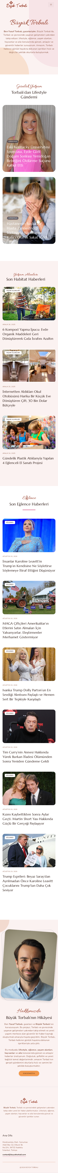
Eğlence (9, 522)
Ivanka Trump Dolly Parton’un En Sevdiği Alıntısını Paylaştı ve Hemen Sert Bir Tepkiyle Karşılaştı (28, 694)
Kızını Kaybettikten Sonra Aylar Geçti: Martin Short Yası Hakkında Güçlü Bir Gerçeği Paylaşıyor (28, 819)
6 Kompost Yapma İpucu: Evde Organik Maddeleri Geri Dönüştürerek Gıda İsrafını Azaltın (28, 334)
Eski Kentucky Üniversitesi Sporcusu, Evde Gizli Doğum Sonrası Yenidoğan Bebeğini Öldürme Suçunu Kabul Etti (28, 156)
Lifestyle (13, 141)
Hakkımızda (29, 1073)
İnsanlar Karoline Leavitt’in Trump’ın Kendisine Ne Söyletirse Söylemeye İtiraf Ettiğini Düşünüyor (29, 566)
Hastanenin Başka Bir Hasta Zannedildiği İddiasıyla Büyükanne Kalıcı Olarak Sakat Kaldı (27, 230)
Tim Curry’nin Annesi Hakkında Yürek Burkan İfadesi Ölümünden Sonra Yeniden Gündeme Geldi (27, 756)
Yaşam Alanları (13, 291)
